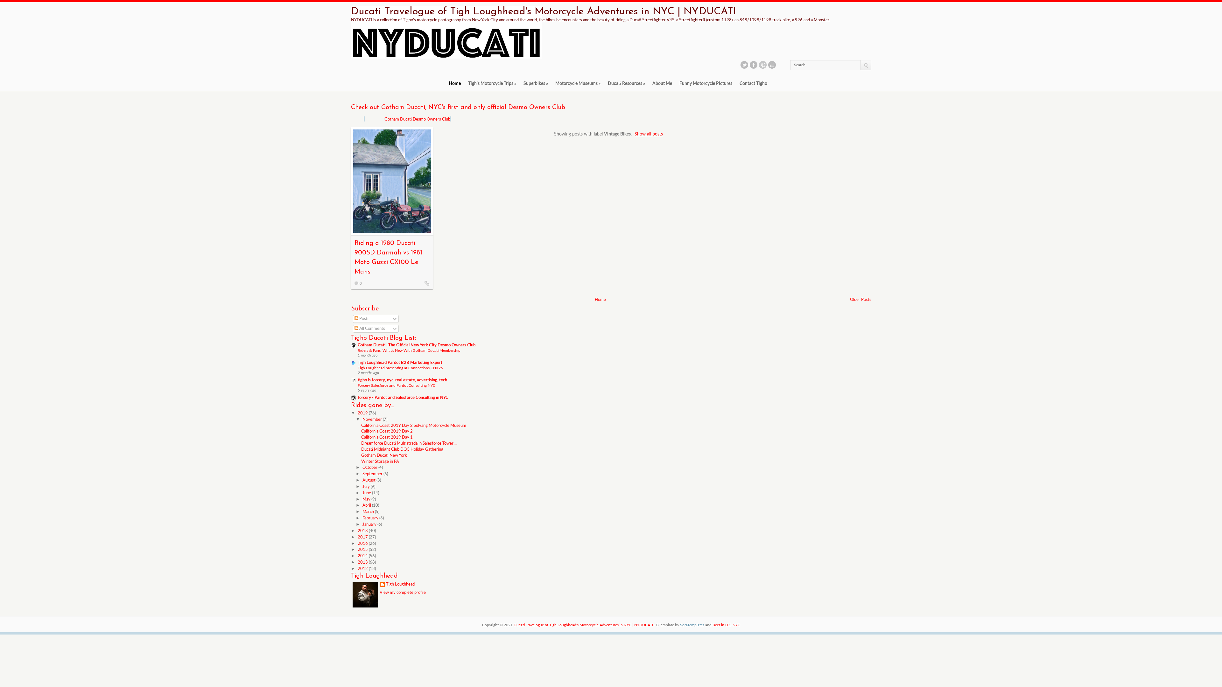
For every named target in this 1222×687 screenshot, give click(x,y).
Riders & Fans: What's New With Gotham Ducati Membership (409, 350)
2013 (363, 562)
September (372, 474)
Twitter (744, 65)
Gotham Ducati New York (384, 456)
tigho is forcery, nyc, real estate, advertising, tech (402, 380)
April (367, 505)
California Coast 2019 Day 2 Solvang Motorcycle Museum (413, 426)
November (372, 420)
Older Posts (860, 300)
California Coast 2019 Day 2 (387, 431)
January (369, 525)
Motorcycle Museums (577, 83)
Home (455, 83)
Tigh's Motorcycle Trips (492, 83)
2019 (363, 413)
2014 (363, 556)
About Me (662, 83)
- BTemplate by (679, 625)
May (366, 499)
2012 (363, 569)
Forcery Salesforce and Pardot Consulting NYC (396, 385)
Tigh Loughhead (400, 584)
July (366, 487)
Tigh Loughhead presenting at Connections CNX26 (400, 368)
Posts (363, 319)
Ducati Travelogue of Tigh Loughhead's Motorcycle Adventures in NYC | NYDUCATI (543, 12)
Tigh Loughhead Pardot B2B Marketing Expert (400, 363)
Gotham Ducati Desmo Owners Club (417, 119)
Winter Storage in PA (380, 462)
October (370, 468)
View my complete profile (403, 593)
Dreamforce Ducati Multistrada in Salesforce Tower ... (409, 443)
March (368, 512)
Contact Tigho (753, 83)
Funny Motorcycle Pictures (705, 83)
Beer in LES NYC (726, 625)
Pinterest (763, 65)
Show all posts (649, 134)
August (369, 480)
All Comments (371, 329)
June (367, 493)
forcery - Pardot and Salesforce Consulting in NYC (403, 398)
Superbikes (535, 83)
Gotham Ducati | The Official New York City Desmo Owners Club (416, 345)
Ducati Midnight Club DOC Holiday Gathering (402, 450)
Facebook (753, 65)
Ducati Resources (626, 83)
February (370, 518)
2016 (363, 544)
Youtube (772, 65)
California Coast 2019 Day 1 (387, 437)
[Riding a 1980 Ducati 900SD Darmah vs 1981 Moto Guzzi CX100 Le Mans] (427, 283)
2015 (363, 550)
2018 (363, 531)
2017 (363, 537)
